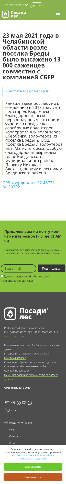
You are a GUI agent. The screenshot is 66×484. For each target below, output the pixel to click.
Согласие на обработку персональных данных (30, 362)
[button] (58, 14)
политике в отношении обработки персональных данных (34, 457)
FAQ (11, 429)
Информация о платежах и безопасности (26, 353)
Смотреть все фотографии (27, 91)
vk (7, 403)
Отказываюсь (33, 477)
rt (23, 403)
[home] (14, 14)
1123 (38, 5)
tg (13, 403)
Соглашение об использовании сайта (25, 366)
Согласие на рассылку (16, 370)
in (18, 403)
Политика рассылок (15, 357)
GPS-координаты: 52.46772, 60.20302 (29, 185)
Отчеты (13, 436)
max (30, 403)
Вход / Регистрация (20, 422)
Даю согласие (33, 466)
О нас (12, 443)
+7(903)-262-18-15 (14, 336)
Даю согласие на (25, 278)
